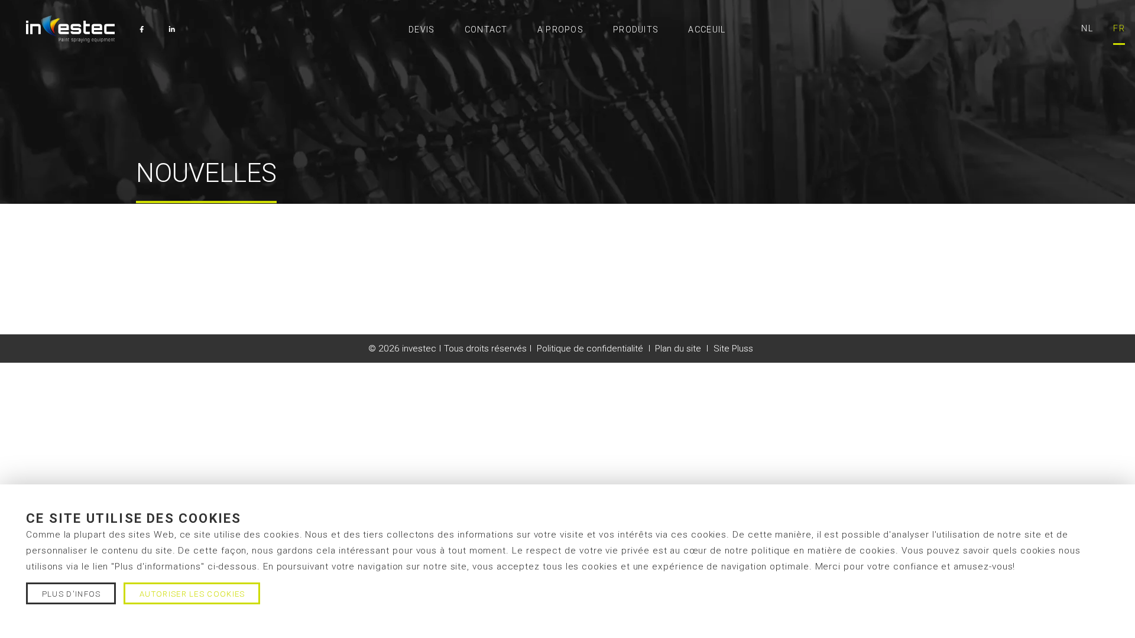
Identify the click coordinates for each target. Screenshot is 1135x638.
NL (1087, 28)
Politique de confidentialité (590, 348)
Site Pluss (733, 348)
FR (1119, 28)
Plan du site (678, 348)
